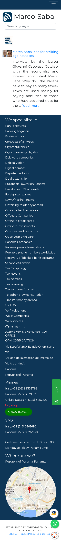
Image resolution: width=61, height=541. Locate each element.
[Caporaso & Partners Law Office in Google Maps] (30, 491)
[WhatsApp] (54, 524)
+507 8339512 (20, 411)
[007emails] (53, 513)
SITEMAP (13, 534)
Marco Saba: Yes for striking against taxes (35, 54)
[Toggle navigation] (53, 4)
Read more (30, 106)
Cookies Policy (44, 534)
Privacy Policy (27, 534)
